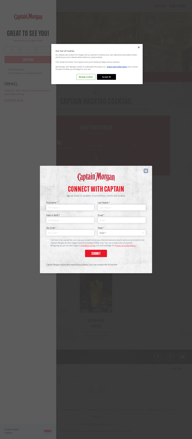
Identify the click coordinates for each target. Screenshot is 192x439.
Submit (96, 253)
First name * (52, 202)
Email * (101, 215)
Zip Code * (51, 227)
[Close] (146, 171)
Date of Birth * (53, 215)
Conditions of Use (88, 245)
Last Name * (104, 202)
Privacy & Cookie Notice (125, 245)
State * (101, 227)
